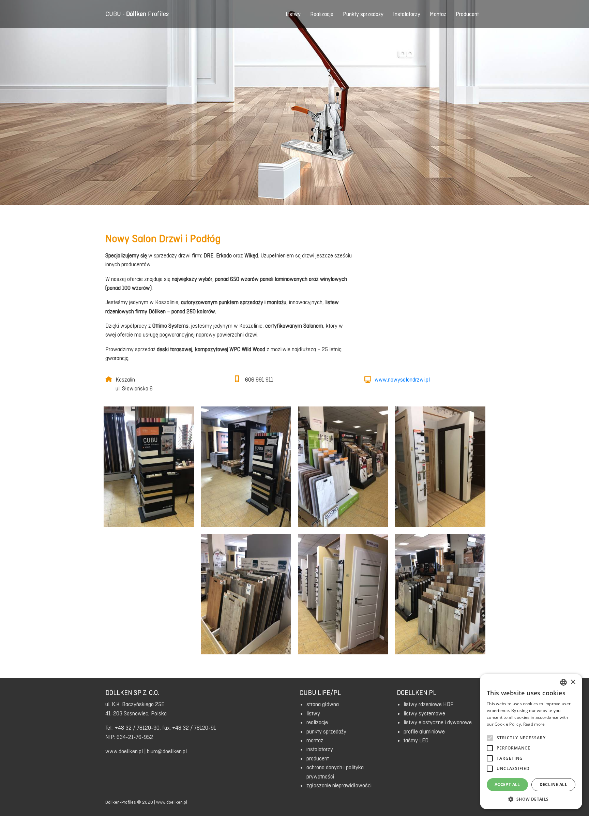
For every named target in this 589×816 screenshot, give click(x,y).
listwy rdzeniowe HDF (428, 704)
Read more (534, 724)
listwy (313, 713)
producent (317, 758)
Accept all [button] (507, 784)
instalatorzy (319, 749)
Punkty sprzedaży (363, 14)
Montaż (438, 14)
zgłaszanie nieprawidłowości (339, 785)
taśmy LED (416, 740)
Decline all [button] (553, 784)
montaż (314, 740)
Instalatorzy (406, 14)
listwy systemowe (424, 713)
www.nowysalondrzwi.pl (402, 379)
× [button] (572, 682)
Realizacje (321, 14)
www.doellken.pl (124, 751)
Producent (467, 14)
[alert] (531, 741)
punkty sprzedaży (326, 731)
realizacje (317, 722)
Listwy (293, 14)
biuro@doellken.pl (167, 751)
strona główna (322, 704)
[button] (531, 799)
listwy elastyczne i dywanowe (438, 722)
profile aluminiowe (424, 731)
